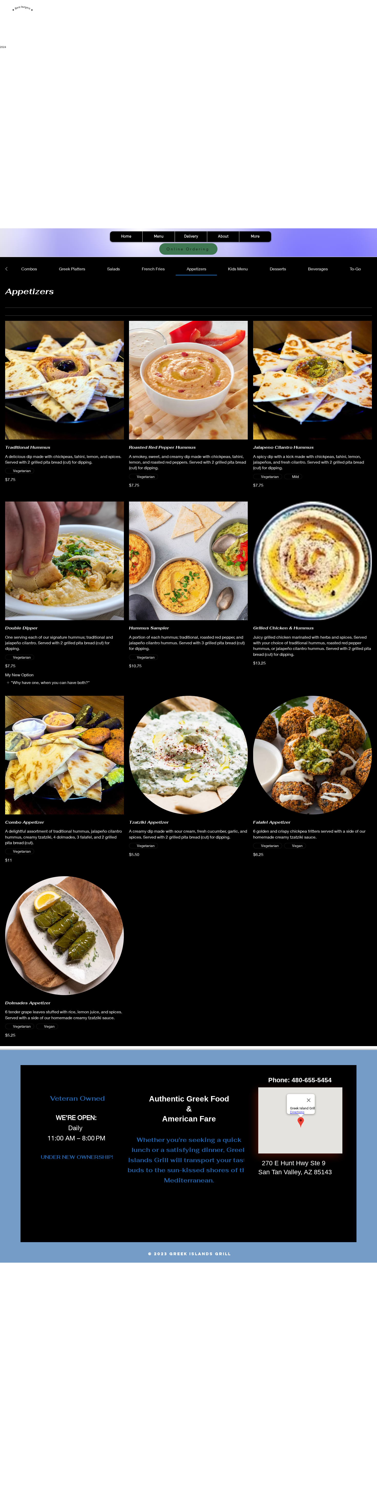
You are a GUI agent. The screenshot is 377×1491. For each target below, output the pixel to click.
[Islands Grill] (270, 227)
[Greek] (90, 227)
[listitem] (48, 682)
